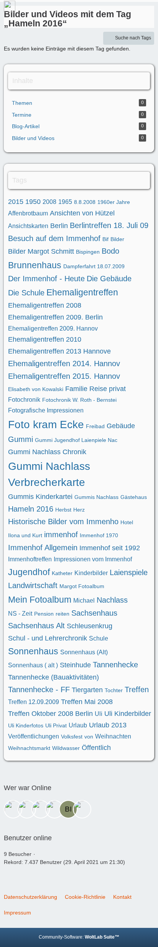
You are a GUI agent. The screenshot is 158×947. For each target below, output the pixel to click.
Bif (105, 239)
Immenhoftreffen (30, 559)
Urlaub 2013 (108, 725)
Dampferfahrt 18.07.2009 (94, 266)
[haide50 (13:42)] (40, 809)
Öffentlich (96, 747)
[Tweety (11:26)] (27, 809)
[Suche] (109, 9)
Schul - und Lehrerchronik (47, 638)
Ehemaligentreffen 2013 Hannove (59, 351)
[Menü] (148, 9)
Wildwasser (66, 748)
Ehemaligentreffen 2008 (44, 305)
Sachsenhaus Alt (36, 625)
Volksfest (71, 736)
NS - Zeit (20, 613)
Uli (98, 714)
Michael (84, 600)
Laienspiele (129, 572)
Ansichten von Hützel (82, 213)
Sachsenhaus (94, 613)
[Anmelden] (129, 9)
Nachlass (112, 600)
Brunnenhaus (34, 265)
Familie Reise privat (95, 389)
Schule (98, 638)
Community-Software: (79, 937)
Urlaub (78, 725)
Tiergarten (87, 690)
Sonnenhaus (33, 651)
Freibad (95, 426)
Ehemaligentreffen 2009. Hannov (53, 328)
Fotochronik (24, 399)
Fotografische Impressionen (46, 410)
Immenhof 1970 (99, 535)
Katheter (62, 573)
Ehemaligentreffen (82, 292)
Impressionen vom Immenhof (93, 559)
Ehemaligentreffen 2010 (44, 339)
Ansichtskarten (28, 226)
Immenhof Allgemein (42, 547)
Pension (44, 614)
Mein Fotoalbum (39, 600)
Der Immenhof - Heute (46, 278)
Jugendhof (29, 572)
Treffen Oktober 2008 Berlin (50, 713)
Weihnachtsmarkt (29, 748)
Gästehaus (133, 497)
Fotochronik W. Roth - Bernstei (79, 400)
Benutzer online (28, 838)
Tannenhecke (115, 664)
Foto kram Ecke (46, 424)
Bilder (117, 239)
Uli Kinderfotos (25, 725)
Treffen (137, 689)
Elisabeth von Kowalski (35, 389)
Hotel (126, 522)
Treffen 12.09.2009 (33, 702)
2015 (15, 201)
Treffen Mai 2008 (87, 702)
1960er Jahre (113, 202)
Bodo (110, 251)
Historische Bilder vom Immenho (63, 521)
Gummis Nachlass (96, 497)
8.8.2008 (84, 202)
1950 (33, 201)
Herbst (63, 510)
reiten (62, 614)
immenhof (61, 534)
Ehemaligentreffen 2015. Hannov (64, 376)
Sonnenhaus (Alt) (84, 652)
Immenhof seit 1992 (109, 548)
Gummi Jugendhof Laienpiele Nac (76, 440)
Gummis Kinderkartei (40, 496)
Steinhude (75, 665)
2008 (49, 202)
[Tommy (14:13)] (54, 809)
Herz (79, 510)
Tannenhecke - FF (39, 689)
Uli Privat (56, 725)
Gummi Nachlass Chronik (47, 452)
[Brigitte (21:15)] (82, 809)
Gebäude (121, 426)
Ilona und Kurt (25, 535)
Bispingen (88, 252)
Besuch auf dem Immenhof (54, 238)
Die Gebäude (109, 278)
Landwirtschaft (33, 585)
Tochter (114, 690)
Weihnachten (113, 736)
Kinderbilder (91, 573)
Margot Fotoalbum (81, 586)
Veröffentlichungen (33, 736)
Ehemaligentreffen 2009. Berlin (55, 317)
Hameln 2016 (30, 509)
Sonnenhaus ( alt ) (33, 665)
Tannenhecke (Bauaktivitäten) (53, 677)
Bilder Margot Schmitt (41, 251)
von (88, 736)
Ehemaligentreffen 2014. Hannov (64, 363)
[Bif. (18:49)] (68, 809)
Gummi (20, 439)
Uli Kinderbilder (127, 713)
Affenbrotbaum (28, 213)
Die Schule (26, 293)
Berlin (59, 226)
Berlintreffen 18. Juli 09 (109, 225)
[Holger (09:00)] (13, 809)
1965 (65, 202)
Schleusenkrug (89, 626)
